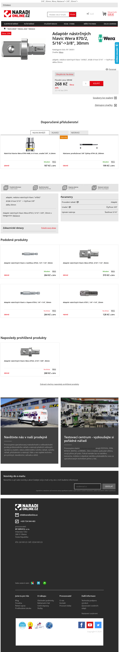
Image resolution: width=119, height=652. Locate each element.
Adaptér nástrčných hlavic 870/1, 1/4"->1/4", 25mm (83, 302)
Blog (17, 600)
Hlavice (55, 132)
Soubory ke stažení (103, 97)
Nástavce (32, 29)
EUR (92, 13)
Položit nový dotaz (48, 228)
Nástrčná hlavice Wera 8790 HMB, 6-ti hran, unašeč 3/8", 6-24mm (30, 153)
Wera (61, 52)
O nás (62, 600)
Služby (40, 608)
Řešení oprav (20, 606)
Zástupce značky (104, 105)
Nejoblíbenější (38, 132)
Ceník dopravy (43, 606)
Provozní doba (65, 606)
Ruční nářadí (12, 29)
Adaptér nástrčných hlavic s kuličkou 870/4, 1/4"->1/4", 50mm (28, 263)
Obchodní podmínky (45, 600)
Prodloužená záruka (23, 608)
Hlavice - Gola (22, 29)
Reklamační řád (43, 603)
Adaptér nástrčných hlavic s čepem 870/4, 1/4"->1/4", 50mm (27, 302)
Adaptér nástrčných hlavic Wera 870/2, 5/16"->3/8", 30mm (27, 361)
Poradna (18, 603)
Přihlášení (7, 5)
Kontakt (63, 603)
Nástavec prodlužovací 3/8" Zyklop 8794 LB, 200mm (83, 153)
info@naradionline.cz (29, 515)
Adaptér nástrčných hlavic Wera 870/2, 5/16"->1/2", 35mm (86, 263)
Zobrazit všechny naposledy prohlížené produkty (59, 384)
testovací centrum (87, 448)
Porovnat (112, 69)
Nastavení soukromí (90, 613)
